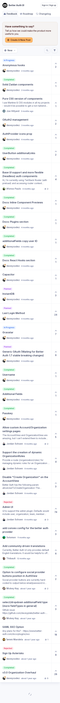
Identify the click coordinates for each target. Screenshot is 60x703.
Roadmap (28, 13)
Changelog (45, 13)
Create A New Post (20, 40)
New (10, 50)
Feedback (12, 13)
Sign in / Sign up (49, 5)
